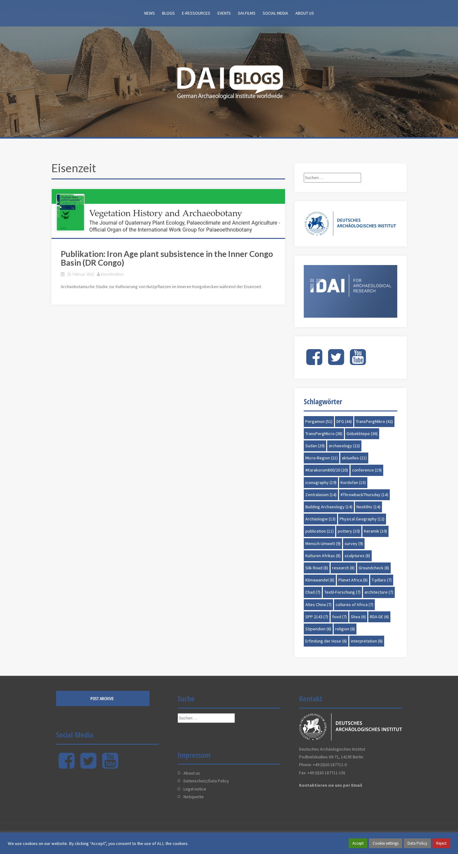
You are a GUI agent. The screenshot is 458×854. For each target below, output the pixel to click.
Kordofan (353, 482)
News (149, 13)
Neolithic (368, 507)
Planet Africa (353, 580)
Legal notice (195, 789)
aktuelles (354, 458)
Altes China (318, 604)
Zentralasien (320, 494)
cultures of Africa (354, 604)
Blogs (168, 13)
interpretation (367, 641)
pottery (349, 531)
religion (345, 629)
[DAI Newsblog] (229, 80)
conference (367, 470)
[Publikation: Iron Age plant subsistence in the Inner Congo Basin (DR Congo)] (168, 213)
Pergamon (318, 421)
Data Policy (417, 843)
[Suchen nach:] (332, 177)
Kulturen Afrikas (323, 555)
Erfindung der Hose (326, 641)
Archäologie (320, 519)
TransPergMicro (323, 433)
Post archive (102, 698)
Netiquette (194, 796)
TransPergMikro (374, 421)
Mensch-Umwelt (323, 543)
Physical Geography (362, 519)
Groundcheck (374, 568)
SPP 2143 (316, 616)
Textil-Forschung (342, 592)
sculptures (357, 555)
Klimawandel (319, 580)
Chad (312, 592)
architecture (379, 592)
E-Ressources (196, 13)
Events (224, 13)
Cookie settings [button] (385, 843)
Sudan (315, 445)
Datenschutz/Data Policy (206, 781)
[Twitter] (336, 362)
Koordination (112, 274)
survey (354, 543)
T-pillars (382, 580)
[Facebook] (314, 362)
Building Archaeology (328, 507)
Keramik (375, 531)
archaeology (344, 445)
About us (304, 13)
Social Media (275, 13)
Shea (358, 616)
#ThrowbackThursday (364, 494)
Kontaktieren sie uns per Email (330, 785)
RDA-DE (379, 616)
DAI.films (246, 13)
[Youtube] (358, 362)
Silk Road (316, 568)
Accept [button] (358, 843)
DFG (344, 421)
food (339, 616)
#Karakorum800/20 (326, 470)
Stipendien (318, 629)
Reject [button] (441, 843)
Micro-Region (321, 458)
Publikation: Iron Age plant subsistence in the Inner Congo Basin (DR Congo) (167, 258)
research (343, 568)
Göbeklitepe (362, 433)
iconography (320, 482)
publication (319, 531)
